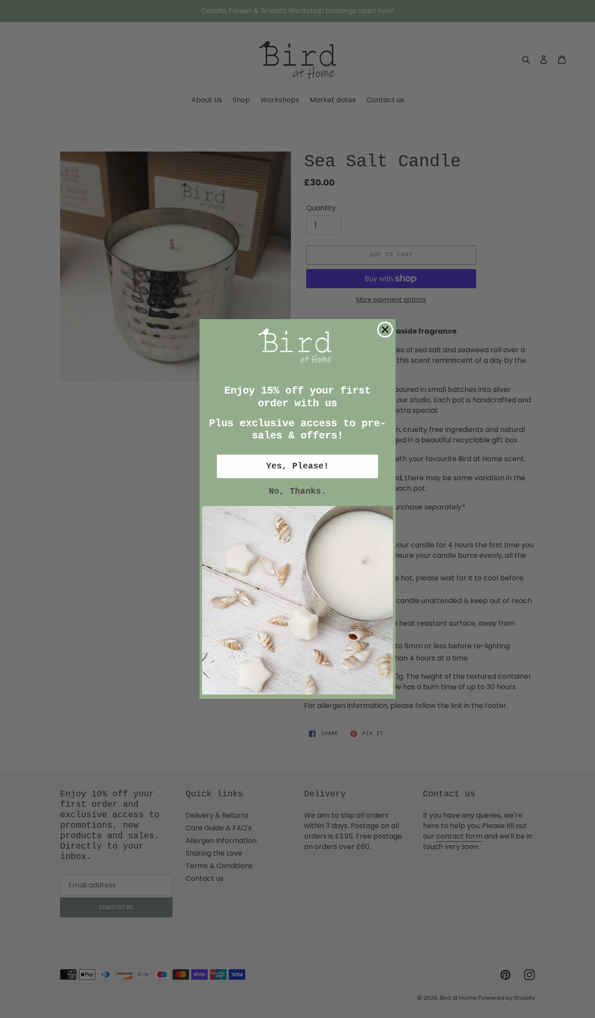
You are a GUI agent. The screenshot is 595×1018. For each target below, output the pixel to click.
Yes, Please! (297, 466)
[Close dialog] (385, 330)
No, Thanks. (297, 491)
